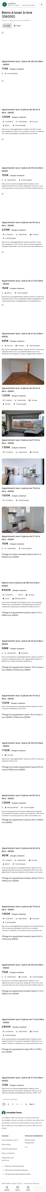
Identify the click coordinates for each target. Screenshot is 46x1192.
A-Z (26, 1147)
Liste (8, 26)
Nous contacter (8, 1153)
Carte (18, 26)
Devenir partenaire (9, 1149)
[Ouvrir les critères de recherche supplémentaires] (41, 4)
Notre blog (6, 1144)
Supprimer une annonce (8, 1158)
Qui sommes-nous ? (10, 1140)
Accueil (4, 20)
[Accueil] (23, 1113)
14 (26, 1104)
